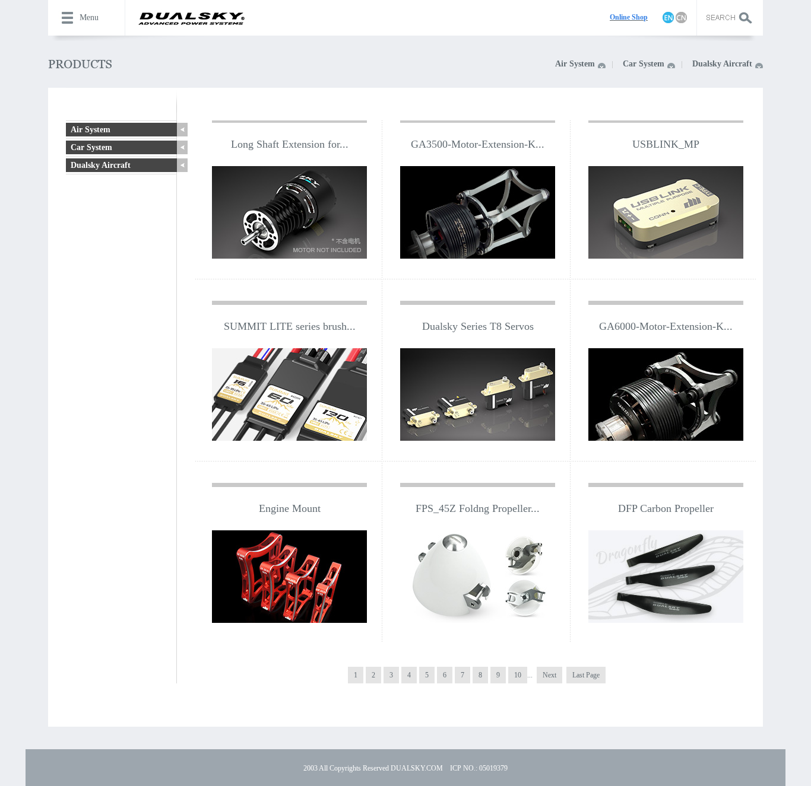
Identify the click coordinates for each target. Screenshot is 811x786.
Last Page (586, 675)
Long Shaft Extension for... (290, 144)
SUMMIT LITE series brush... (290, 326)
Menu (89, 17)
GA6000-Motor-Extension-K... (666, 326)
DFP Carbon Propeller (666, 508)
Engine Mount (290, 508)
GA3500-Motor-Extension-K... (477, 144)
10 (517, 675)
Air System (575, 63)
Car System (643, 63)
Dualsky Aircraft (722, 63)
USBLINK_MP (665, 144)
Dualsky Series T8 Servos (478, 326)
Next (549, 675)
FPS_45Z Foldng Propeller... (478, 508)
